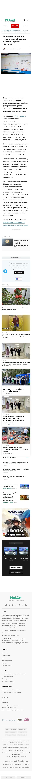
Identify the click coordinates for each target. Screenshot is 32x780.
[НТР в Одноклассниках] (16, 605)
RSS (3, 700)
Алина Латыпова (10, 49)
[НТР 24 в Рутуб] (22, 605)
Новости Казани (23, 729)
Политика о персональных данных (11, 692)
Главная (6, 26)
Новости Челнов (23, 732)
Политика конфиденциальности (11, 689)
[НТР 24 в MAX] (6, 605)
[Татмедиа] (9, 720)
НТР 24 (3, 30)
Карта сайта (5, 697)
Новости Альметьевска (10, 732)
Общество (14, 30)
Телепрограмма (16, 567)
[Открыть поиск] (24, 20)
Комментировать (15, 257)
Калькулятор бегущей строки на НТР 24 (13, 710)
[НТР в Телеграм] (19, 605)
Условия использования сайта (10, 694)
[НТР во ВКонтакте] (13, 605)
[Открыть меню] (3, 20)
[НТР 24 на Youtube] (9, 605)
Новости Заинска (22, 735)
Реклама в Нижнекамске (9, 707)
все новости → (25, 285)
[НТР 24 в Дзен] (26, 605)
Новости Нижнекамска (10, 729)
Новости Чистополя (10, 735)
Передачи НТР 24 (7, 665)
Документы (5, 702)
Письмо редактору (9, 681)
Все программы (16, 572)
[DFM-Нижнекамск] (19, 720)
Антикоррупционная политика (10, 705)
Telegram (19, 272)
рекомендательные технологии (11, 761)
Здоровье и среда (7, 660)
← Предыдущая (8, 777)
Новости (8, 30)
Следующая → (24, 777)
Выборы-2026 (25, 26)
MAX (19, 279)
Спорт (3, 658)
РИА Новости (20, 116)
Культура (4, 663)
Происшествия (6, 655)
